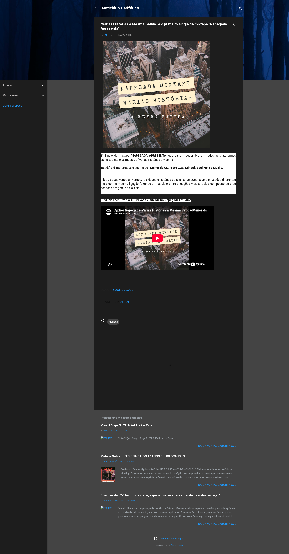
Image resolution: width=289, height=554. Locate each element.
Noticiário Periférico (120, 8)
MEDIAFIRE (127, 302)
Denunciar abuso (12, 105)
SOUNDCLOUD (123, 290)
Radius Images (177, 545)
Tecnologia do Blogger (170, 538)
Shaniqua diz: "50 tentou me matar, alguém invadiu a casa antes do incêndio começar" (160, 495)
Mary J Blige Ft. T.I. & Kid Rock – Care (126, 425)
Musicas (113, 321)
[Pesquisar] (241, 9)
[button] (234, 24)
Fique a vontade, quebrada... (216, 445)
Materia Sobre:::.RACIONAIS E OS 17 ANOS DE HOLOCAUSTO (143, 456)
